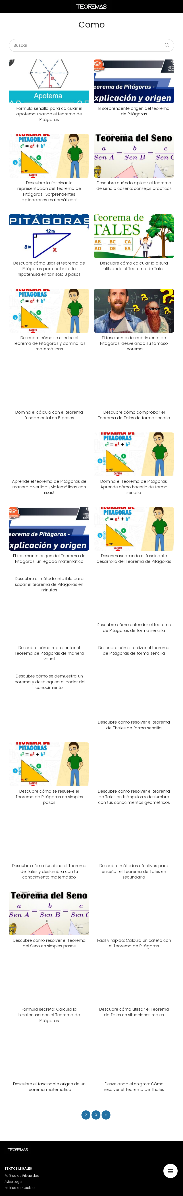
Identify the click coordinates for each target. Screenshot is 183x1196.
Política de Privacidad (21, 1175)
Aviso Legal (13, 1181)
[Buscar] (165, 43)
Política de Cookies (19, 1187)
